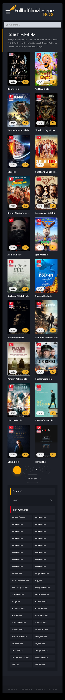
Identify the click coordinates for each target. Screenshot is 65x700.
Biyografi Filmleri (42, 587)
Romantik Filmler (19, 636)
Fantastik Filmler (42, 594)
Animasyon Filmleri (20, 580)
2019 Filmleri (40, 545)
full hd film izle (26, 689)
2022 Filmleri (17, 559)
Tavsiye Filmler (41, 650)
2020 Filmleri (17, 552)
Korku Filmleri (41, 622)
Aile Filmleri (17, 573)
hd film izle (12, 689)
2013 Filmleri (40, 524)
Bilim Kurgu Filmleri (20, 587)
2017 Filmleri (40, 538)
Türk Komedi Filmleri (21, 657)
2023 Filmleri (40, 559)
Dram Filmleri (18, 594)
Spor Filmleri (17, 643)
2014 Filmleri (17, 531)
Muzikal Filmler (41, 629)
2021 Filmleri (40, 552)
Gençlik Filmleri (41, 601)
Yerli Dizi (15, 664)
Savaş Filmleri (41, 636)
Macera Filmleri (18, 629)
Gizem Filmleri (41, 608)
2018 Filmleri (17, 545)
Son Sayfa (32, 478)
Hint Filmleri (17, 615)
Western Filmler (41, 657)
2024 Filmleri (17, 566)
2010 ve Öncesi (18, 517)
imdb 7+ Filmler (41, 615)
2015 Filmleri (40, 531)
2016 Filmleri (17, 538)
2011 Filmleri (40, 517)
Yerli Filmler (40, 664)
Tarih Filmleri (17, 650)
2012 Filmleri (17, 524)
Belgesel (38, 580)
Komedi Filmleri (19, 622)
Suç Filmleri (40, 643)
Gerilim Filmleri (18, 608)
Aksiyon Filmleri (42, 573)
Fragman (16, 601)
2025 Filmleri (40, 566)
